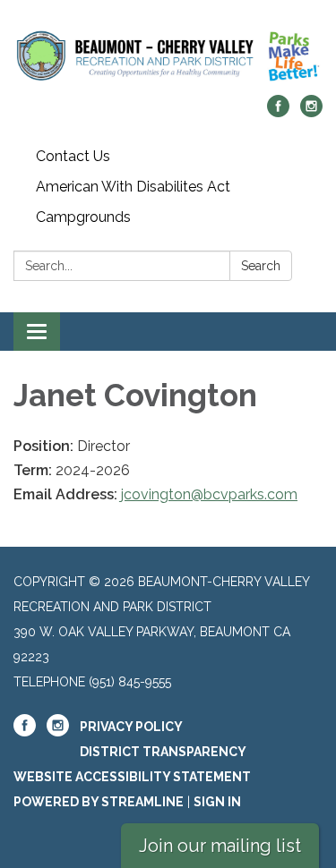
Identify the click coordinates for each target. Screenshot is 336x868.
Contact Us (73, 156)
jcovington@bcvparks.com (209, 494)
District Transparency (163, 752)
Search (260, 266)
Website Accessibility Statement (132, 777)
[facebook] (278, 112)
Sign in (217, 802)
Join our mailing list (220, 845)
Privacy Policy (131, 726)
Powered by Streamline (98, 802)
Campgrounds (83, 217)
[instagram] (311, 112)
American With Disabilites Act (133, 186)
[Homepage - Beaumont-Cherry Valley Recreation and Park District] (168, 56)
